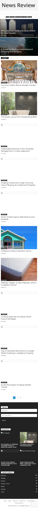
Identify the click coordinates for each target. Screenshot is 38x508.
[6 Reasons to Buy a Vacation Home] (19, 237)
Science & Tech (5, 483)
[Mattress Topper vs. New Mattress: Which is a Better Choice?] (19, 269)
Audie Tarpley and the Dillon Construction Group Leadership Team (28, 463)
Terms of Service (19, 503)
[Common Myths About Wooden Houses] (19, 71)
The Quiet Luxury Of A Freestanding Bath (19, 117)
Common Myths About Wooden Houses (18, 85)
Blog (7, 17)
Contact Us (15, 501)
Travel (2, 492)
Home (11, 58)
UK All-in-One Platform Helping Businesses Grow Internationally (9, 463)
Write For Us (23, 501)
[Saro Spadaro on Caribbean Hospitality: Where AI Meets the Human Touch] (9, 437)
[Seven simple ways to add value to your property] (19, 203)
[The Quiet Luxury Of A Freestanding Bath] (19, 103)
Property (4, 82)
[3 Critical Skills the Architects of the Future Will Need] (19, 303)
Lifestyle (3, 489)
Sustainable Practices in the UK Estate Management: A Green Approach (17, 150)
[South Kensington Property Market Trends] (19, 371)
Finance (29, 17)
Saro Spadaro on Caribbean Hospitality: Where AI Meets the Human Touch (9, 445)
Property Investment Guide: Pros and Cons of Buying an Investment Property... (18, 184)
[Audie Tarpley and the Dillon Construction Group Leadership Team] (28, 455)
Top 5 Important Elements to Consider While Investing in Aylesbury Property (17, 352)
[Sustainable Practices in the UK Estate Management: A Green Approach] (19, 135)
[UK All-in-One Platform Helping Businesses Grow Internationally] (9, 455)
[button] (35, 13)
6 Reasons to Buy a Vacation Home (16, 251)
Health (2, 486)
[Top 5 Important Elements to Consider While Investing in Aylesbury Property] (19, 337)
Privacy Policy (31, 501)
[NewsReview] (19, 5)
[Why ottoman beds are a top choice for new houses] (19, 34)
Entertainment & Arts (21, 17)
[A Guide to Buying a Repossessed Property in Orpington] (19, 52)
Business (12, 17)
